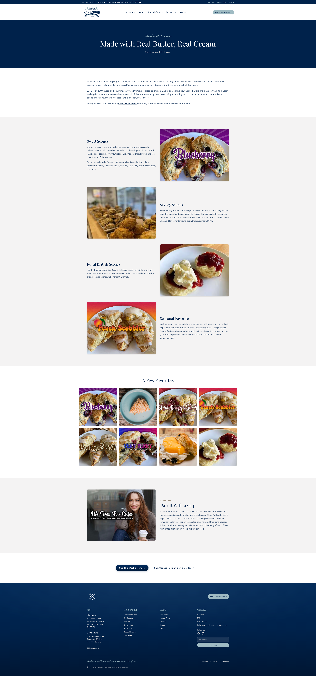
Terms (215, 661)
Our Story (171, 12)
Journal (163, 621)
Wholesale (128, 635)
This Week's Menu (131, 615)
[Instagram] (203, 633)
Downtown (92, 632)
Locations (130, 12)
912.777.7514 (91, 627)
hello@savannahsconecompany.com (212, 625)
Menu (141, 12)
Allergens (225, 661)
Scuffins (127, 621)
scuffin (216, 94)
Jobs (162, 628)
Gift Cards (128, 628)
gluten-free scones (127, 103)
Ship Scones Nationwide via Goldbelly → (175, 568)
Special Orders (155, 12)
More (183, 12)
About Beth (165, 618)
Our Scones (128, 618)
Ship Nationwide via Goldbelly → (221, 2)
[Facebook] (198, 633)
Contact (200, 615)
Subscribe (213, 645)
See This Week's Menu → (132, 568)
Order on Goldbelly (223, 12)
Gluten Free (128, 625)
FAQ (198, 618)
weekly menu (135, 90)
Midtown (91, 615)
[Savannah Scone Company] (92, 12)
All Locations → (93, 648)
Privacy (205, 661)
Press (162, 625)
